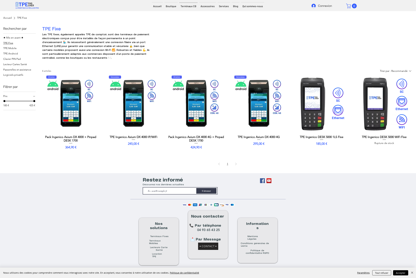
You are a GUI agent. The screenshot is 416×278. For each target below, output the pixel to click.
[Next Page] (236, 164)
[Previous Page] (219, 164)
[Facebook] (262, 180)
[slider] (4, 101)
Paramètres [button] (363, 272)
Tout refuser (381, 272)
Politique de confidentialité (184, 272)
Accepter (400, 272)
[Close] (412, 272)
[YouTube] (268, 180)
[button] (352, 6)
